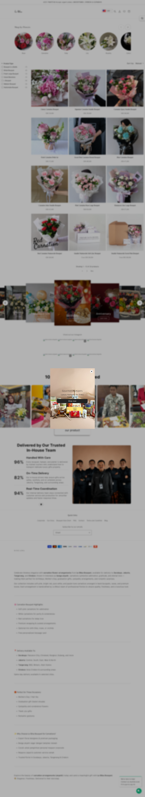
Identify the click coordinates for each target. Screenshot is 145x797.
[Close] (91, 371)
